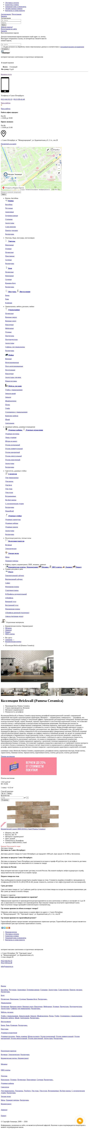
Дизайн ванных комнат (13, 8)
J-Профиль (9, 598)
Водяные (8, 545)
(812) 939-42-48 (19, 99)
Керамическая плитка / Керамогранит (15, 1058)
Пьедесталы (9, 336)
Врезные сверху (11, 317)
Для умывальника (11, 478)
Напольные (9, 245)
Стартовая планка (11, 590)
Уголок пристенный (12, 460)
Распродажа (9, 234)
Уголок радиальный (12, 445)
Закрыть (4, 16)
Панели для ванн (11, 230)
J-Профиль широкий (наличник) (17, 613)
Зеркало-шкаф (10, 393)
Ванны (3, 986)
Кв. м (3, 793)
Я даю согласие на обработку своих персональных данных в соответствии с (43, 47)
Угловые (8, 249)
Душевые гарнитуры (13, 519)
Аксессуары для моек (13, 377)
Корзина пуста (6, 74)
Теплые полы (6, 1096)
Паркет (8, 632)
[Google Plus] (9, 927)
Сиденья (8, 260)
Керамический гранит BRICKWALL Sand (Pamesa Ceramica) (23, 829)
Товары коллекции (8, 756)
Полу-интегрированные (14, 366)
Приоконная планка (12, 609)
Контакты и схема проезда (15, 10)
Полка (7, 405)
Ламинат (8, 630)
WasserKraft (9, 511)
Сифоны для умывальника (15, 347)
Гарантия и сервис (12, 5)
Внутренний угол (11, 605)
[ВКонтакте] (2, 927)
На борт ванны (10, 500)
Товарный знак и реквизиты (15, 7)
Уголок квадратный (12, 452)
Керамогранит (6, 1104)
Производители (11, 932)
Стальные (8, 219)
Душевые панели (11, 527)
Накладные (9, 325)
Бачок (7, 295)
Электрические (10, 549)
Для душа (8, 489)
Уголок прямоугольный (14, 449)
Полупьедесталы (11, 339)
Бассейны (8, 204)
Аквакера (8, 640)
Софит (7, 583)
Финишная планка (12, 587)
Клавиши (8, 303)
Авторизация (6, 14)
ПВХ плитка (10, 634)
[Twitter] (5, 927)
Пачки (9, 793)
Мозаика (8, 628)
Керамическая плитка (13, 641)
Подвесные (9, 252)
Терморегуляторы (11, 561)
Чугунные (9, 208)
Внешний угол (10, 601)
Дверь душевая (10, 437)
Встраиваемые (10, 496)
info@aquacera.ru (7, 966)
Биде (2, 995)
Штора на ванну (11, 441)
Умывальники (6, 1003)
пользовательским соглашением (72, 47)
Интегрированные (12, 362)
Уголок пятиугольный (13, 456)
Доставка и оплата (12, 3)
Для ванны (9, 481)
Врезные (8, 359)
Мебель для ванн (7, 1012)
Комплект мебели (11, 416)
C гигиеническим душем (14, 504)
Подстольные (10, 370)
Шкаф (7, 419)
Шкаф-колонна (10, 401)
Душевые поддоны (12, 434)
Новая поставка (11, 381)
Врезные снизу (10, 321)
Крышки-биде (10, 283)
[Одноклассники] (7, 927)
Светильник (9, 423)
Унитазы (4, 1076)
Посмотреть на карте (8, 144)
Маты (7, 557)
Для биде (8, 485)
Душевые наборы (11, 523)
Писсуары (4, 1029)
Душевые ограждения (9, 1033)
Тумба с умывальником (13, 390)
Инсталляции (6, 1022)
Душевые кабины (7, 1083)
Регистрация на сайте (9, 29)
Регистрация (16, 14)
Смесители (5, 1087)
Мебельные (9, 328)
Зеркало (8, 397)
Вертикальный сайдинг (14, 579)
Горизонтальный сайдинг (14, 575)
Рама (7, 299)
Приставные (9, 256)
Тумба (7, 408)
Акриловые (9, 212)
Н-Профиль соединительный (16, 594)
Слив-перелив (10, 227)
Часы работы (5, 103)
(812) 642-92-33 (6, 99)
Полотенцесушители (8, 1051)
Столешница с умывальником (16, 412)
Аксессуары (9, 223)
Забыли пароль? (7, 27)
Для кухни (9, 492)
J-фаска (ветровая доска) (14, 616)
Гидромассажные (11, 216)
